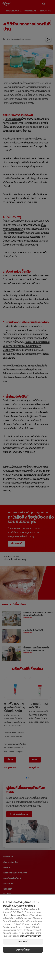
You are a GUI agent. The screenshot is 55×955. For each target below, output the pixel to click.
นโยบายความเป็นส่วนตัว (30, 936)
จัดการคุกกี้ (23, 941)
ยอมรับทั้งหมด (23, 949)
